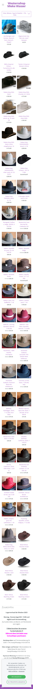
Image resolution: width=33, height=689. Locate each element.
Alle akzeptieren (16, 677)
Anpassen (22, 671)
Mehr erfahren (13, 671)
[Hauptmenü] (3, 4)
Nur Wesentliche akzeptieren (16, 682)
